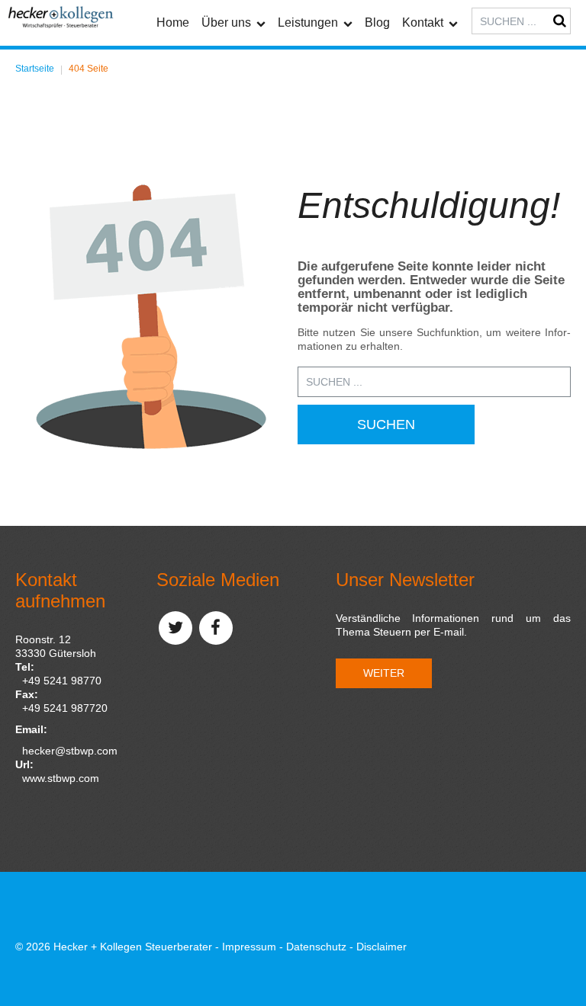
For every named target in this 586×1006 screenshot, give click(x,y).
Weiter (383, 673)
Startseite (34, 68)
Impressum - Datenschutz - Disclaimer (314, 946)
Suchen (386, 424)
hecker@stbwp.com (70, 751)
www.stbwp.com (60, 778)
